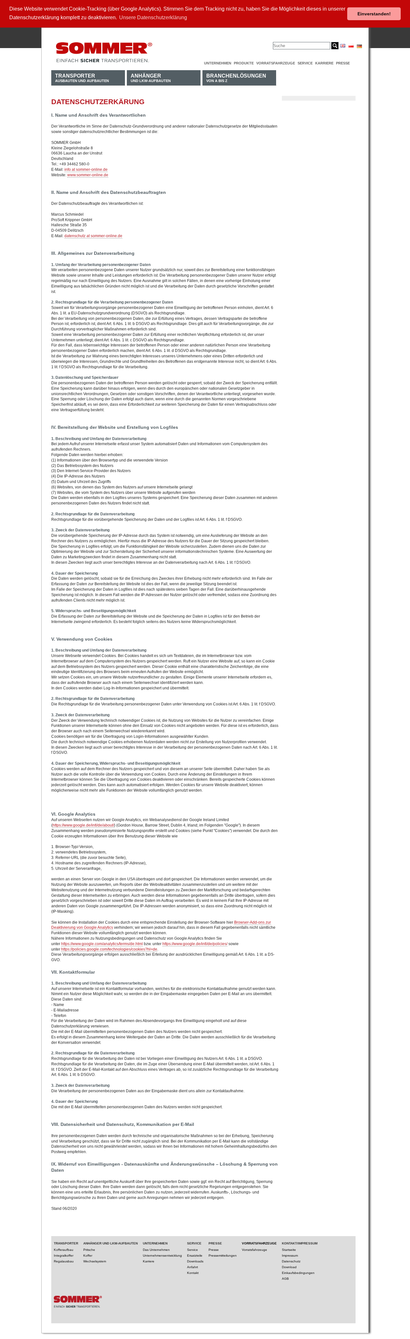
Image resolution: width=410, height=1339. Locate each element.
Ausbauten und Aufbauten (82, 78)
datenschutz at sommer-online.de (93, 236)
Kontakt (193, 1273)
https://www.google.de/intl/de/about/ (83, 825)
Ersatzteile (194, 1255)
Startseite (289, 1250)
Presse (343, 63)
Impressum (290, 1255)
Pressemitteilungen (223, 1255)
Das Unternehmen (156, 1250)
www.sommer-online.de (87, 175)
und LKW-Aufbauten (151, 78)
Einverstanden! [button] (374, 13)
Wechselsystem (94, 1261)
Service (305, 63)
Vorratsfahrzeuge (275, 63)
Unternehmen (217, 63)
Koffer (87, 1255)
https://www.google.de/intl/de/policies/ (194, 944)
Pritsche (89, 1250)
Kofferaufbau (63, 1250)
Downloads (195, 1261)
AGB (285, 1278)
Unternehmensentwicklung (162, 1255)
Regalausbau (64, 1261)
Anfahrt (192, 1267)
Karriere (324, 63)
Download (289, 1267)
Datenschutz (291, 1261)
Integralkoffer (63, 1255)
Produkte (244, 63)
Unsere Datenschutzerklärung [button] (153, 17)
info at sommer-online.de (86, 169)
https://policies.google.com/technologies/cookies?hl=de (109, 949)
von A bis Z (236, 78)
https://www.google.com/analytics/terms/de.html (102, 944)
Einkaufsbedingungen (298, 1273)
